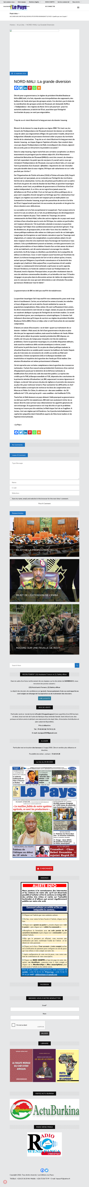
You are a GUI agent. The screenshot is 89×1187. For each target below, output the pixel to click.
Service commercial (63, 2)
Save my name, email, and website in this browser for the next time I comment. (40, 499)
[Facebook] (16, 88)
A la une (20, 25)
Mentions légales (34, 2)
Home (12, 25)
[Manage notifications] (5, 1182)
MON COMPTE (49, 2)
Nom (44, 1014)
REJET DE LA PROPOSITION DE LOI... (38, 550)
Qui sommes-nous (9, 2)
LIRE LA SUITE (44, 698)
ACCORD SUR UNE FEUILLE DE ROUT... (39, 647)
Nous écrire (76, 2)
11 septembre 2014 (20, 73)
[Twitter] (21, 88)
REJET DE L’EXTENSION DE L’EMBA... (38, 595)
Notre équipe (22, 2)
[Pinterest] (30, 88)
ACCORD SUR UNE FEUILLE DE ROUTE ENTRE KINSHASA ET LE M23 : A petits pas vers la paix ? (38, 16)
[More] (39, 88)
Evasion (17, 6)
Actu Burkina (7, 6)
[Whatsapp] (34, 88)
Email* (44, 1005)
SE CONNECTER (50, 6)
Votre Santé (26, 6)
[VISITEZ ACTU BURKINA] (44, 1109)
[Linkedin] (25, 88)
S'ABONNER (46, 868)
